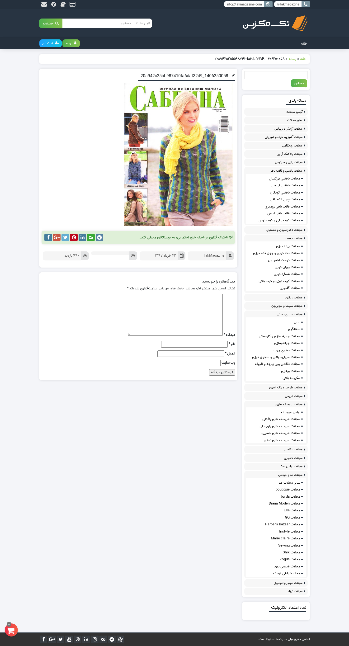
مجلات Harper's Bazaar (282, 524)
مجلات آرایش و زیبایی (288, 129)
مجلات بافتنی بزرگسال (284, 178)
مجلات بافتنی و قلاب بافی (286, 171)
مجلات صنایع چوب (287, 350)
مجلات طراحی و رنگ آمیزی (285, 387)
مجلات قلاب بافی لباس (283, 213)
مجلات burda (290, 497)
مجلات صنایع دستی (289, 314)
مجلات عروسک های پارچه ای (279, 426)
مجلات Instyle (289, 531)
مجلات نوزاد (295, 591)
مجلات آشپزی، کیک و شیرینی (283, 137)
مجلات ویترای (290, 371)
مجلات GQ (292, 517)
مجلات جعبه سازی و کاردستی (279, 336)
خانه (304, 44)
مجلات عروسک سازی (288, 404)
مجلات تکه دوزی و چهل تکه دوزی (276, 253)
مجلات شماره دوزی (287, 274)
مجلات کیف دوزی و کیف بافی (279, 281)
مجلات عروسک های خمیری (280, 433)
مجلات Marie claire (285, 538)
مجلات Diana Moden (284, 503)
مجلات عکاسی (293, 449)
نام (232, 344)
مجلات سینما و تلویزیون (286, 306)
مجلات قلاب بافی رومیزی (282, 206)
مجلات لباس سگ (291, 466)
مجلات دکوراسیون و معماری (284, 230)
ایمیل (230, 353)
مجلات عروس (293, 396)
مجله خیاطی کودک (286, 573)
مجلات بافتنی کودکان (285, 192)
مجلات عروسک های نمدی (282, 440)
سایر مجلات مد (289, 483)
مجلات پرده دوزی (288, 246)
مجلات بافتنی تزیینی (285, 185)
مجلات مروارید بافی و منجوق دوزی (276, 357)
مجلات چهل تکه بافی (285, 199)
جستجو (49, 23)
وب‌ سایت (228, 362)
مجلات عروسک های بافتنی (281, 419)
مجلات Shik (291, 552)
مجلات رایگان (293, 297)
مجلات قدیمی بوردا (287, 566)
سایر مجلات (294, 120)
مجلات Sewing (289, 545)
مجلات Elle (292, 510)
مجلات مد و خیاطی (290, 475)
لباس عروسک (290, 412)
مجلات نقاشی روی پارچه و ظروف (277, 364)
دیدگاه (229, 334)
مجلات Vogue (289, 559)
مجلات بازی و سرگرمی (288, 162)
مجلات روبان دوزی (287, 267)
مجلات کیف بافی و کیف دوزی (279, 220)
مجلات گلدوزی (290, 288)
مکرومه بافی (291, 378)
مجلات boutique (288, 489)
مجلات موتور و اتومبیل (288, 583)
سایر (297, 322)
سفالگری (294, 329)
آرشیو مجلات (294, 112)
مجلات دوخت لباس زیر (284, 260)
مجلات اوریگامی (292, 145)
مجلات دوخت (293, 238)
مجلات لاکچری (293, 458)
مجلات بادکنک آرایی (289, 154)
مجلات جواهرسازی (287, 343)
